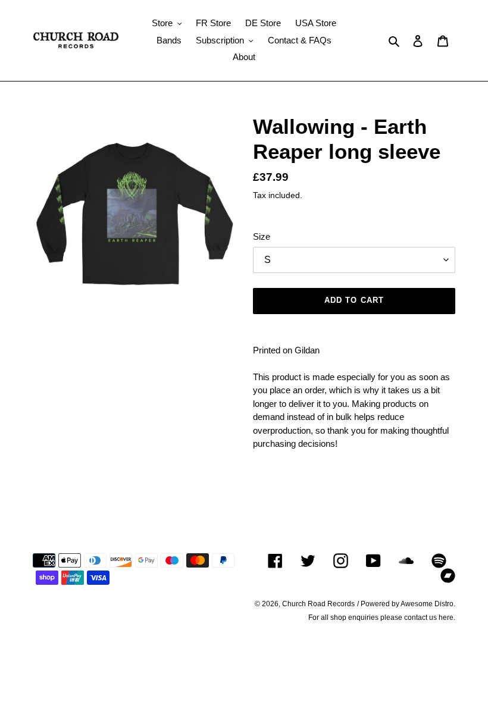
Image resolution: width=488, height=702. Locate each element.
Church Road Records (318, 604)
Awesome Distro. (428, 604)
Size (261, 236)
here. (447, 617)
